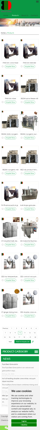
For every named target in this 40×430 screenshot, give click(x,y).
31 (30, 337)
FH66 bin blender (29, 63)
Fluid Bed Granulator (10, 364)
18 (24, 337)
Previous (5, 328)
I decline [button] (24, 425)
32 (35, 337)
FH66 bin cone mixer (10, 63)
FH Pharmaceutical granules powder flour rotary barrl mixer (10, 205)
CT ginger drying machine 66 (10, 312)
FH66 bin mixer (10, 98)
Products (15, 15)
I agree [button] (24, 421)
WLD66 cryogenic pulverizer (29, 134)
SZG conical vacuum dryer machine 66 (29, 276)
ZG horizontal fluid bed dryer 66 (29, 241)
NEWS (6, 358)
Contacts (34, 15)
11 (25, 333)
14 (4, 337)
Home (5, 15)
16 (14, 337)
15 (9, 337)
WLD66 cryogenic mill (10, 170)
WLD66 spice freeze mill (29, 98)
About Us (24, 15)
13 (34, 333)
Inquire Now (10, 66)
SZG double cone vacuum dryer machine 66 (29, 312)
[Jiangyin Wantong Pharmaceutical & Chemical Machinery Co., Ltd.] (20, 6)
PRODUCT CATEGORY (15, 351)
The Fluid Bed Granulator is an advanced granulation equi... (18, 369)
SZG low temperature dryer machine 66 (10, 276)
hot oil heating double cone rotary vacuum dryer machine (18, 380)
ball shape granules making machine (29, 205)
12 (30, 333)
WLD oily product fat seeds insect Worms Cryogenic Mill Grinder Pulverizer (29, 170)
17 (19, 337)
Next (10, 342)
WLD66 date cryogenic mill (10, 134)
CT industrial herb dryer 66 (10, 241)
